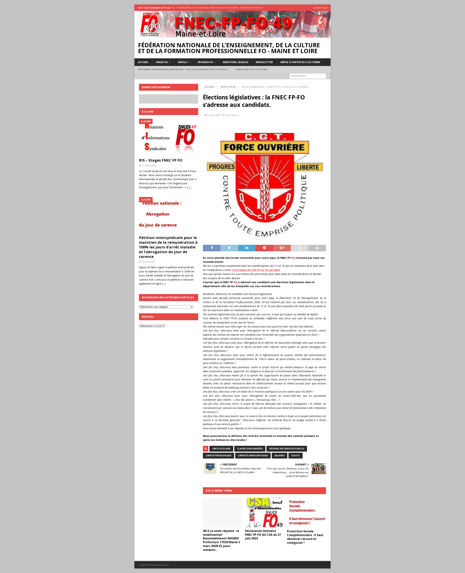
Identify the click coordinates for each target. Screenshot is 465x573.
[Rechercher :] (308, 75)
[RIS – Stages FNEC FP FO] (168, 137)
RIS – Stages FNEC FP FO (160, 160)
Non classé (232, 115)
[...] (188, 187)
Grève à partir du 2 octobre (300, 62)
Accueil (143, 62)
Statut (295, 455)
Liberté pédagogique (218, 455)
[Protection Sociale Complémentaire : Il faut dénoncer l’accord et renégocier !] (306, 513)
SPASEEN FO (205, 62)
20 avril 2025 (148, 261)
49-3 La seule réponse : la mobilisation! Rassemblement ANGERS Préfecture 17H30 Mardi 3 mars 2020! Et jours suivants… (221, 540)
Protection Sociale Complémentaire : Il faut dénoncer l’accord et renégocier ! (305, 536)
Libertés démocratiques (253, 455)
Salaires (279, 455)
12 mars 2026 (149, 165)
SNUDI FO (162, 62)
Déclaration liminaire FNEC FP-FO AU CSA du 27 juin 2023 (263, 534)
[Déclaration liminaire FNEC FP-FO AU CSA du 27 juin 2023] (264, 512)
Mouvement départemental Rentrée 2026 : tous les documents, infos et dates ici (183, 69)
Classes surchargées (250, 448)
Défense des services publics (286, 448)
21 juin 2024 (214, 115)
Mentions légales (235, 62)
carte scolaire (221, 448)
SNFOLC (183, 62)
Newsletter (264, 62)
